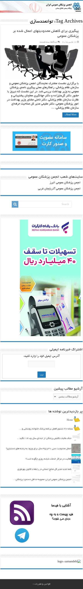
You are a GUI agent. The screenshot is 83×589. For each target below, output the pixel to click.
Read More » (70, 115)
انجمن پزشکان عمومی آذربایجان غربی (59, 188)
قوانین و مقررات (42, 584)
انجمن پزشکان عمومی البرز (65, 182)
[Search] (15, 204)
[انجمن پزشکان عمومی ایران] (41, 7)
